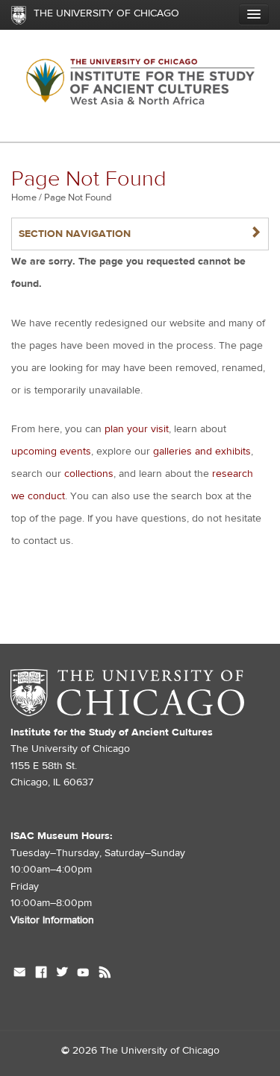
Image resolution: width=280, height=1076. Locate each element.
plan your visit (137, 429)
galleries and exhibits (202, 451)
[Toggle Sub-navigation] (254, 14)
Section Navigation (140, 234)
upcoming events (51, 451)
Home (24, 197)
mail (19, 973)
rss (105, 973)
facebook (41, 973)
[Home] (140, 86)
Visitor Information (52, 920)
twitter (62, 973)
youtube (83, 973)
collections (88, 474)
